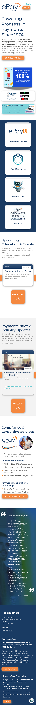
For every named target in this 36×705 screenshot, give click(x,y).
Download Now (13, 58)
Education (23, 386)
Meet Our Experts (14, 676)
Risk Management (14, 386)
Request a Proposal (15, 496)
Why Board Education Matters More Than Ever (18, 374)
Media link (18, 109)
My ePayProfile (25, 4)
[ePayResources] (12, 6)
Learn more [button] (7, 697)
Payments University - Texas (18, 271)
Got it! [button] (7, 702)
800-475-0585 (7, 631)
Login (26, 8)
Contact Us (10, 669)
